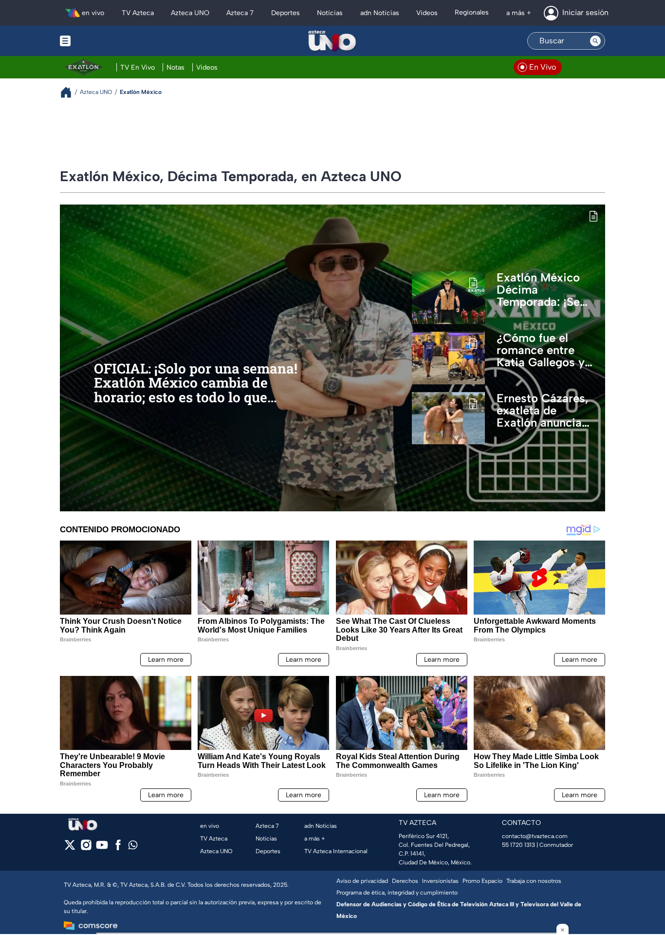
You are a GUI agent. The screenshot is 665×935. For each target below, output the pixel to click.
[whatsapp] (133, 847)
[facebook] (118, 848)
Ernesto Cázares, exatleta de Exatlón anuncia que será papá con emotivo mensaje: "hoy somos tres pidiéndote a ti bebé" (546, 410)
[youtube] (102, 848)
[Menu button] (99, 41)
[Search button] (595, 41)
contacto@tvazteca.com (535, 836)
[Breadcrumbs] (70, 92)
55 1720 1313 (518, 845)
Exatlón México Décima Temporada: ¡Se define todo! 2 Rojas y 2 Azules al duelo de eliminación (541, 289)
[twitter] (70, 848)
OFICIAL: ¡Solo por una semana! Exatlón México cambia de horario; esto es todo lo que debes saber (195, 383)
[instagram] (86, 848)
